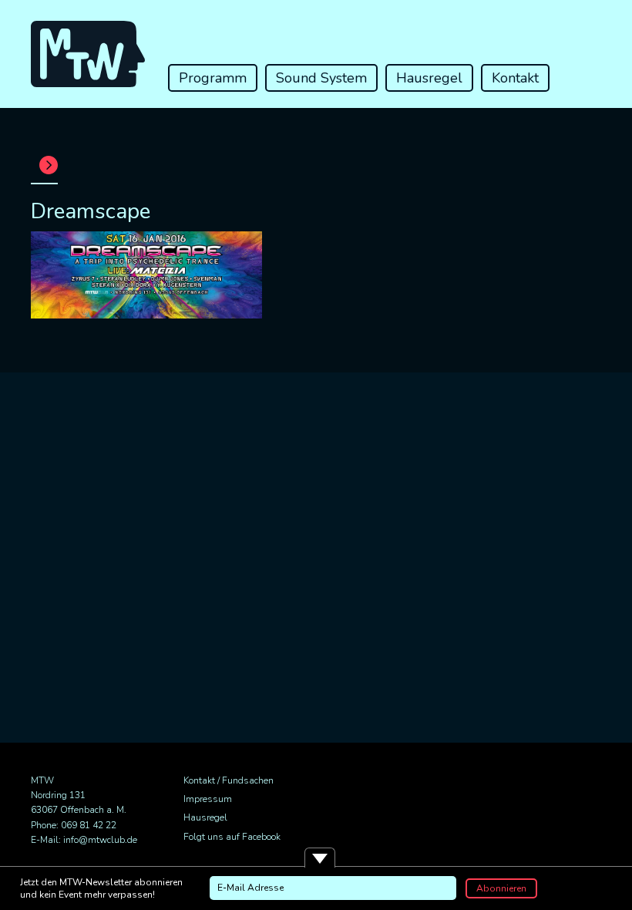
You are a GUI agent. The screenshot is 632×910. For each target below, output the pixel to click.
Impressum (207, 799)
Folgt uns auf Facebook (232, 837)
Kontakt (515, 78)
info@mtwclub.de (100, 840)
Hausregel (429, 78)
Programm (213, 78)
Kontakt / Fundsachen (228, 780)
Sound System (321, 78)
